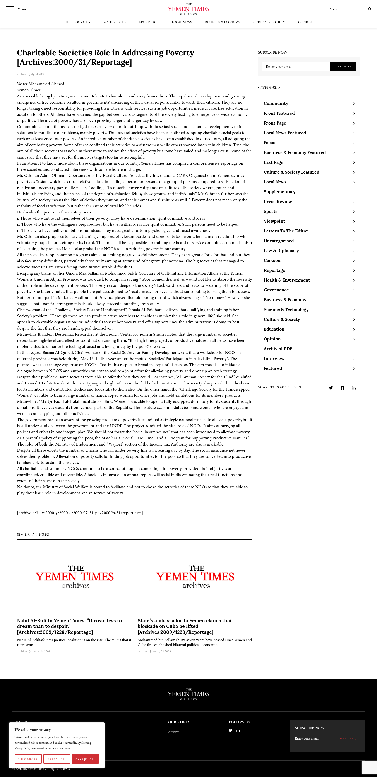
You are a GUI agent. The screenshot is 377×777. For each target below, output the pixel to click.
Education (274, 329)
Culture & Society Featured (291, 172)
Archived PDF (115, 22)
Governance (276, 290)
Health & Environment (287, 280)
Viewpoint (274, 221)
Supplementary (280, 192)
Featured (273, 369)
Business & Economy (222, 22)
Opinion (305, 22)
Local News (182, 22)
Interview (274, 359)
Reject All (57, 759)
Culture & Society (269, 22)
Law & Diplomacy (281, 251)
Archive (173, 731)
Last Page (273, 163)
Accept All (85, 759)
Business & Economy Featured (295, 153)
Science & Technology (286, 310)
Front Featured (279, 113)
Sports (271, 212)
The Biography (78, 22)
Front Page (149, 22)
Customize (28, 759)
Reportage (274, 270)
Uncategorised (279, 241)
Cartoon (272, 261)
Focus (269, 143)
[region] (57, 745)
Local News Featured (285, 133)
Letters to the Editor (286, 231)
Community (276, 104)
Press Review (278, 202)
